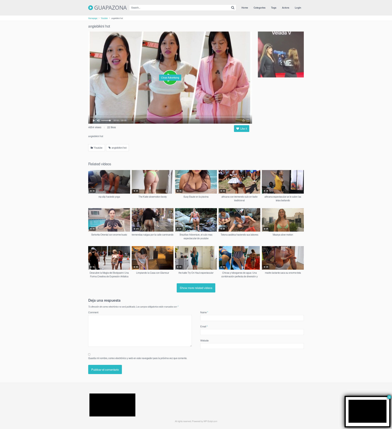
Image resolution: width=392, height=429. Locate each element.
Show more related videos (196, 288)
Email (204, 326)
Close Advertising (170, 77)
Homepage (92, 18)
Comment (93, 312)
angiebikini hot (118, 147)
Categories (260, 7)
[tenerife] (281, 55)
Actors (285, 7)
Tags (273, 7)
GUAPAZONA (110, 7)
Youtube (104, 18)
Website (204, 340)
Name (204, 312)
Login (298, 7)
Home (244, 7)
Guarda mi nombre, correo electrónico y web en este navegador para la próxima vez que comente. (137, 358)
